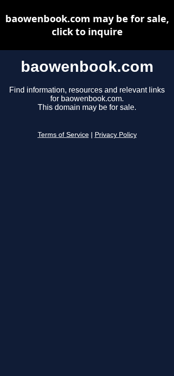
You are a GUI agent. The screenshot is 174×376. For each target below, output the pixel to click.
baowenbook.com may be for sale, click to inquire (87, 25)
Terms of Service (63, 134)
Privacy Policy (116, 134)
